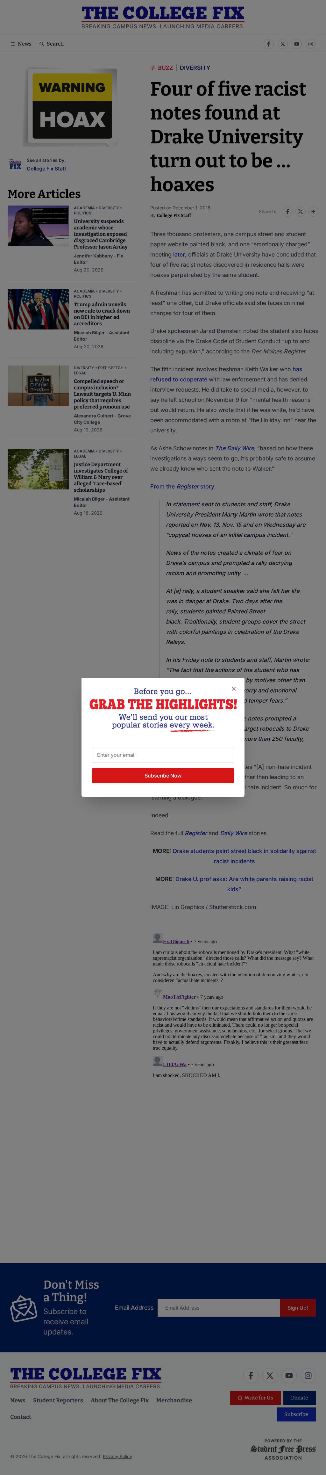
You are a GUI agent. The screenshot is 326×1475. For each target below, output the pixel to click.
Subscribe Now (163, 775)
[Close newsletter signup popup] (233, 689)
